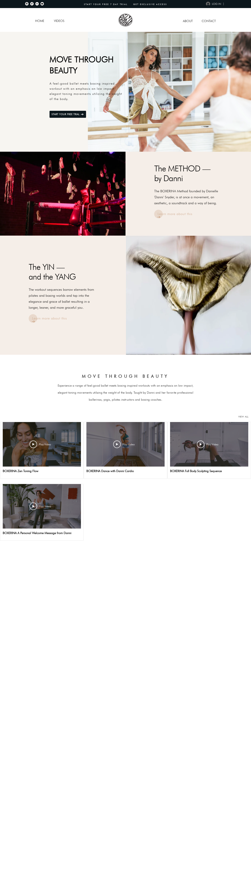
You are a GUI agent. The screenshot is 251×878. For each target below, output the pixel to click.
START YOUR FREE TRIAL (66, 114)
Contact (209, 21)
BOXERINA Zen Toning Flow (20, 471)
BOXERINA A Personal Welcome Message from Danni (37, 533)
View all (243, 416)
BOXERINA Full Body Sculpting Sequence (196, 471)
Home (39, 21)
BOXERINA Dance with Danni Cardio (110, 471)
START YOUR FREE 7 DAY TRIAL (106, 4)
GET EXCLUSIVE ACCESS (150, 4)
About (188, 21)
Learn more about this (175, 214)
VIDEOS (59, 21)
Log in (216, 3)
